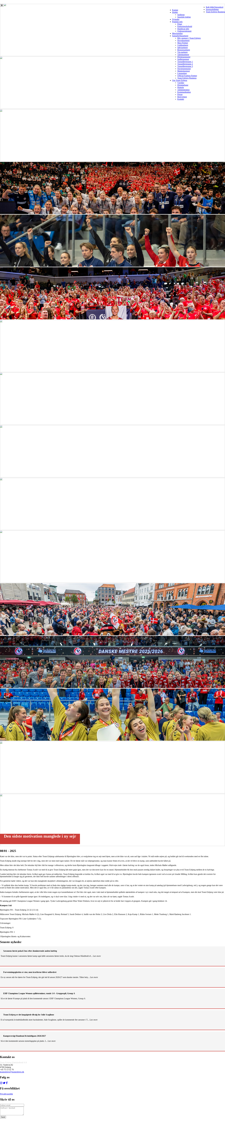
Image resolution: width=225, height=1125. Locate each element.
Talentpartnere (183, 54)
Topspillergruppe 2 (185, 64)
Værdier (180, 83)
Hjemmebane (182, 85)
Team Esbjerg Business (215, 12)
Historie (180, 87)
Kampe (175, 10)
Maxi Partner (182, 43)
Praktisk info (177, 22)
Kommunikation (184, 92)
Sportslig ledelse (184, 17)
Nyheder (175, 19)
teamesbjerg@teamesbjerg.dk (12, 1072)
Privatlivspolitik (6, 1094)
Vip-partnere (182, 52)
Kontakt (180, 99)
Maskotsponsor (183, 71)
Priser (179, 24)
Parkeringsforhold (184, 26)
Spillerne (181, 15)
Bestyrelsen (182, 97)
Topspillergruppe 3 (185, 66)
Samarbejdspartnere (180, 36)
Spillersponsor (183, 59)
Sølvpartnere (182, 47)
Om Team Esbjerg (179, 80)
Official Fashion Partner (187, 76)
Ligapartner (182, 73)
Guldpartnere (182, 45)
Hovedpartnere (183, 40)
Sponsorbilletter (212, 9)
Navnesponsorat (184, 69)
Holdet (175, 12)
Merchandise (177, 33)
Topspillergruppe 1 (185, 61)
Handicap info (183, 29)
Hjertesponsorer (183, 57)
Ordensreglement (184, 31)
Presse (180, 94)
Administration (183, 90)
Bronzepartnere (183, 50)
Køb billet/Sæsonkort (214, 7)
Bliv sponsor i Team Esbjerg (189, 38)
